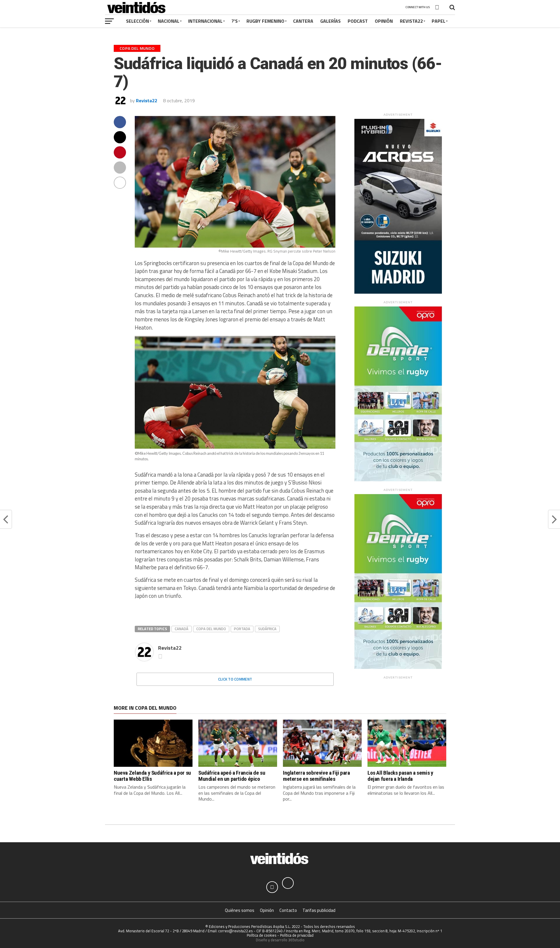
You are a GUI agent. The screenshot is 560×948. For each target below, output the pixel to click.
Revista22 (411, 20)
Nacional (168, 20)
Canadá (181, 629)
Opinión (384, 20)
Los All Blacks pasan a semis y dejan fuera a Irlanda (400, 775)
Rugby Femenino (265, 20)
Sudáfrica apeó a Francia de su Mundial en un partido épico (231, 775)
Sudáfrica (267, 629)
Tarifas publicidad (318, 910)
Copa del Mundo (211, 629)
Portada (242, 629)
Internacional (205, 20)
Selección (137, 20)
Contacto (288, 910)
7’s (234, 20)
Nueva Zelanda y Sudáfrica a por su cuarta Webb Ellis (152, 775)
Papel (438, 20)
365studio (296, 940)
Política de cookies (261, 935)
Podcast (358, 20)
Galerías (330, 20)
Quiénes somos (239, 910)
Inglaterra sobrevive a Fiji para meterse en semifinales (316, 775)
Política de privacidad (297, 935)
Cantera (303, 20)
